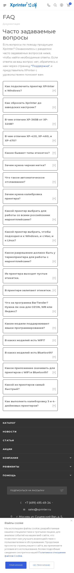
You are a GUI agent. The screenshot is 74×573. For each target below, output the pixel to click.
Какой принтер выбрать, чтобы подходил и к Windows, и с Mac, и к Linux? (30, 236)
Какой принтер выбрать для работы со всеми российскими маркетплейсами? (30, 215)
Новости (10, 431)
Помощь (9, 475)
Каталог (9, 422)
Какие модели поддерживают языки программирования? (30, 325)
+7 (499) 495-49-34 (38, 502)
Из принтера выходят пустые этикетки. (30, 276)
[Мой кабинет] (61, 5)
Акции (7, 449)
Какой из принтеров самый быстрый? (30, 387)
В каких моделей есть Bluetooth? (30, 353)
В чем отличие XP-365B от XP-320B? (30, 121)
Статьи (8, 440)
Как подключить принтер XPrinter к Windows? (30, 88)
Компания (10, 457)
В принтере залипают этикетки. (30, 290)
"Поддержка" (40, 66)
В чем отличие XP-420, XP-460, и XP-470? (30, 138)
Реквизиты (11, 466)
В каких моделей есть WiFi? (30, 340)
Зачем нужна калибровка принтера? (30, 196)
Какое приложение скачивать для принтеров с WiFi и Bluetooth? (30, 370)
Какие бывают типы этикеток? (30, 152)
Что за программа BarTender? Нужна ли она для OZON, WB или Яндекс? (30, 307)
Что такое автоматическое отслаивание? (30, 179)
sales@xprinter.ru (39, 509)
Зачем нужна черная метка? (30, 165)
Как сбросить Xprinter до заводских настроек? (30, 105)
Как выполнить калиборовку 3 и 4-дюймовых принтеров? (30, 403)
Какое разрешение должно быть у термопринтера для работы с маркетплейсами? (30, 257)
